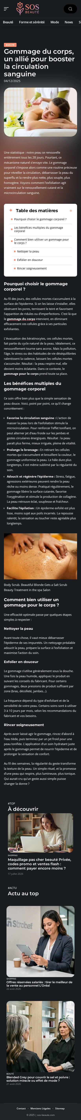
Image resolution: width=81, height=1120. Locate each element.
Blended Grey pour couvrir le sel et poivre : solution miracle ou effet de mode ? (38, 1078)
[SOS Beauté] (28, 9)
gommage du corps (21, 319)
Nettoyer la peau (28, 251)
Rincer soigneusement (32, 268)
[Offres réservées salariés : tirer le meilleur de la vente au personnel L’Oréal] (40, 941)
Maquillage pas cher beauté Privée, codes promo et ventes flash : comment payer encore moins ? (39, 864)
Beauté (10, 44)
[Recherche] (70, 9)
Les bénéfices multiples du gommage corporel (38, 229)
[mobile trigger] (7, 9)
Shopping (12, 856)
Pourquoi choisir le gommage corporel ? (40, 219)
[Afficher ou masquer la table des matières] (65, 210)
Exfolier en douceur (30, 260)
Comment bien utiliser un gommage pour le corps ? (41, 241)
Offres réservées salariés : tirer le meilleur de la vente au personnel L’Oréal (39, 983)
